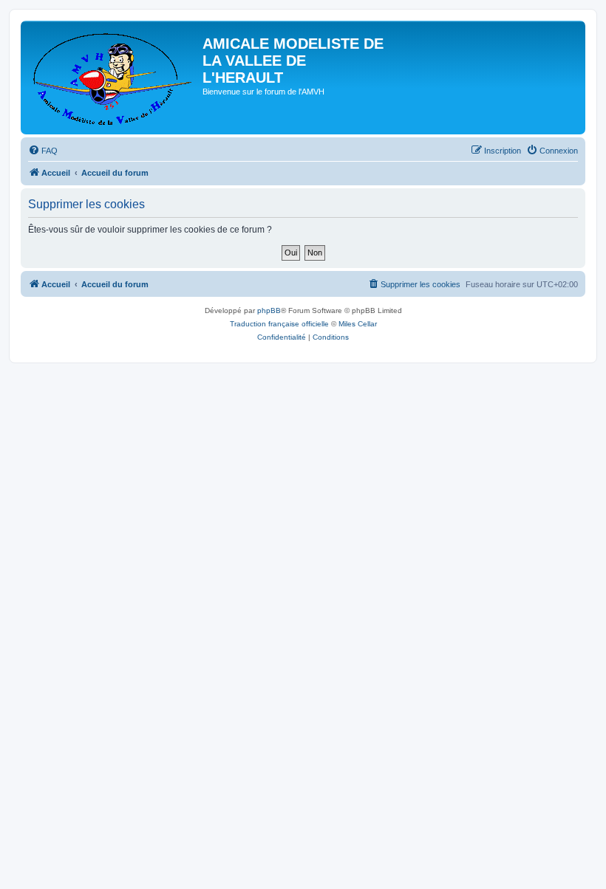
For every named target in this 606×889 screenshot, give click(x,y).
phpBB (269, 310)
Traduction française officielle (279, 324)
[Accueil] (113, 77)
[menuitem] (43, 150)
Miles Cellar (357, 324)
